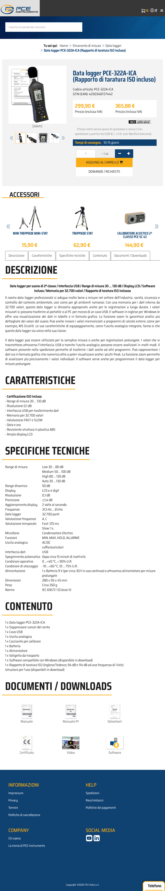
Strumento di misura (87, 45)
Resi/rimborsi (94, 800)
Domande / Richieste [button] (104, 171)
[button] (11, 138)
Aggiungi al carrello (102, 162)
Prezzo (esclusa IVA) (88, 111)
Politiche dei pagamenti (101, 807)
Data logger (113, 45)
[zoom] (37, 126)
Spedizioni (92, 793)
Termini (13, 807)
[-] (119, 153)
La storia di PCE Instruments (26, 845)
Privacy (13, 800)
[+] (128, 153)
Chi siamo (14, 838)
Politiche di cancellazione (24, 815)
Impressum (15, 793)
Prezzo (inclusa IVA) (128, 111)
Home (64, 45)
